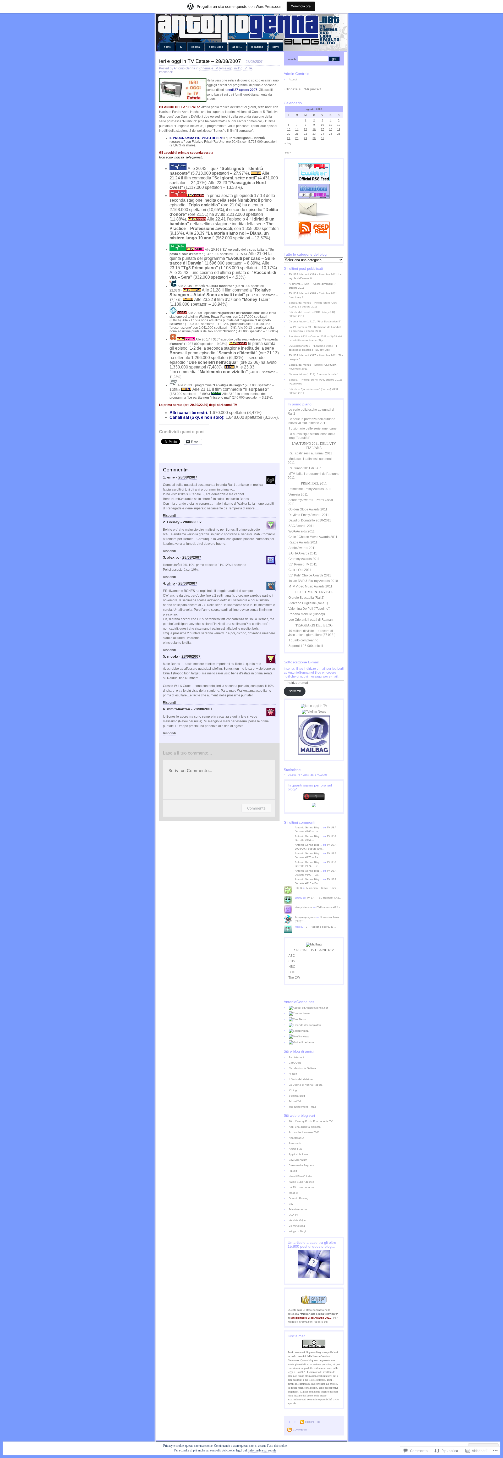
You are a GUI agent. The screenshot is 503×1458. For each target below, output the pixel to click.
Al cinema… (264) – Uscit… (322, 888)
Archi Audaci (296, 1057)
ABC (291, 956)
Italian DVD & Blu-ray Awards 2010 (313, 581)
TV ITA (247, 68)
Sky (291, 1203)
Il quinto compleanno (303, 640)
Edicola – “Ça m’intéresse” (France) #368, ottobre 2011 (314, 391)
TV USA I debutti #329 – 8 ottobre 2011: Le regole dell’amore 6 (315, 276)
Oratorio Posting (298, 1198)
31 (322, 138)
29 (305, 138)
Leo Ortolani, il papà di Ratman (310, 619)
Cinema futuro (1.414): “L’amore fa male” (313, 374)
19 (338, 129)
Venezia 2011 (298, 494)
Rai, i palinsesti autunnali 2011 (310, 453)
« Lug (288, 143)
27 (288, 138)
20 (288, 133)
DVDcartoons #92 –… (329, 907)
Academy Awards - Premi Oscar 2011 (310, 502)
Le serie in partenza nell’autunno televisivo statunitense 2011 (311, 421)
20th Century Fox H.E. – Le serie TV (311, 1121)
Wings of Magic (298, 1231)
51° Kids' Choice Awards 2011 (309, 575)
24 (322, 133)
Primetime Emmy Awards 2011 (310, 489)
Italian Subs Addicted (301, 1181)
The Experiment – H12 (302, 1106)
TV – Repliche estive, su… (320, 926)
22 (305, 133)
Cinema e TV (208, 68)
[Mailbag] (314, 753)
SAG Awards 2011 (301, 526)
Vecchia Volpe (297, 1220)
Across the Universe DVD (304, 1132)
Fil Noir (293, 1073)
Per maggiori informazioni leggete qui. (312, 1319)
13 (288, 129)
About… (237, 46)
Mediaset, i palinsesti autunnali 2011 (310, 461)
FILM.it (293, 1170)
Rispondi (169, 516)
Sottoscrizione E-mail (301, 662)
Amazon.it (295, 1143)
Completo (312, 1422)
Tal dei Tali (295, 1101)
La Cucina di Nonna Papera (305, 1084)
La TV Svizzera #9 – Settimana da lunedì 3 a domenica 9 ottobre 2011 (315, 329)
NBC (291, 967)
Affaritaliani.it (296, 1137)
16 (314, 129)
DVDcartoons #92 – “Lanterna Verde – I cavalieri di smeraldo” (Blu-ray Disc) (313, 347)
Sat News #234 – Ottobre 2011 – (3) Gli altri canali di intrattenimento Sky (315, 338)
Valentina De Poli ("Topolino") (309, 608)
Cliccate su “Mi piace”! (303, 89)
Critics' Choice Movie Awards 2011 (312, 537)
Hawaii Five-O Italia (300, 1176)
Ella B (298, 888)
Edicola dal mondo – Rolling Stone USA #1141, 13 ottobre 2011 (313, 304)
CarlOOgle (295, 1062)
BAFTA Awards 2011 (302, 553)
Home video (216, 46)
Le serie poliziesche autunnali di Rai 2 (311, 411)
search (292, 59)
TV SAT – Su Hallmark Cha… (324, 897)
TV (181, 46)
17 (322, 129)
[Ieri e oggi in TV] (314, 705)
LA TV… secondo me (301, 1187)
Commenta (256, 808)
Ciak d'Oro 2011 (299, 570)
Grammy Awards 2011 (304, 559)
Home (167, 46)
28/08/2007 (187, 477)
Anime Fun (295, 1148)
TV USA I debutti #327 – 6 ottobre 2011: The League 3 (316, 357)
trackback (166, 72)
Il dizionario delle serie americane (312, 428)
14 (296, 129)
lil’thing (293, 1090)
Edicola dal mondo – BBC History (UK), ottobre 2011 (312, 314)
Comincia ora (301, 6)
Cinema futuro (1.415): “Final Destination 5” (315, 321)
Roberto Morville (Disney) (306, 614)
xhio (171, 583)
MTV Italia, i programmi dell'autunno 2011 (314, 476)
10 (322, 124)
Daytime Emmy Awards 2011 (308, 515)
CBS (291, 961)
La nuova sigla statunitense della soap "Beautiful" (311, 436)
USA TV (293, 1214)
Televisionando (298, 1209)
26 (338, 133)
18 (330, 129)
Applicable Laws (298, 1154)
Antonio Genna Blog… (308, 827)
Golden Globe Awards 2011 (307, 509)
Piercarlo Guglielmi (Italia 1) (308, 603)
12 (338, 124)
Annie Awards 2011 (302, 548)
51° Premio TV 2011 (302, 564)
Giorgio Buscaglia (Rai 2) (306, 597)
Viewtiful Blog (297, 1225)
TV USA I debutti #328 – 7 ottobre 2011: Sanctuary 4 (313, 295)
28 (296, 138)
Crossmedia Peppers (301, 1165)
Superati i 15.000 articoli (305, 646)
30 (314, 138)
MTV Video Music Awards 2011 (310, 586)
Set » (288, 152)
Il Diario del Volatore (301, 1079)
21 (296, 133)
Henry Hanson (303, 907)
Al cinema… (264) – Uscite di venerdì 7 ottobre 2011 (312, 285)
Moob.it (293, 1192)
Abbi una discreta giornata (305, 1126)
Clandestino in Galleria (302, 1068)
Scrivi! (275, 46)
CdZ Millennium (298, 1159)
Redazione (257, 46)
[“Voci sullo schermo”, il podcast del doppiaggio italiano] (316, 1042)
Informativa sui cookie (262, 1450)
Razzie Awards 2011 (303, 542)
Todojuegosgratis (305, 917)
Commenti (300, 1429)
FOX (291, 972)
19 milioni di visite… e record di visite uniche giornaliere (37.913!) (311, 633)
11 (330, 124)
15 (305, 129)
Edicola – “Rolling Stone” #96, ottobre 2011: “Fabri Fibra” (315, 381)
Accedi (293, 79)
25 (330, 133)
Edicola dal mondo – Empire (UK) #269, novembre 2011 (313, 366)
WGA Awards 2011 (301, 531)
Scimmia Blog (297, 1095)
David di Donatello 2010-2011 (309, 520)
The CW (294, 978)
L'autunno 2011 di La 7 (304, 468)
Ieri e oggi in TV (230, 68)
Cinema (195, 46)
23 (314, 133)
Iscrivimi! (294, 691)
